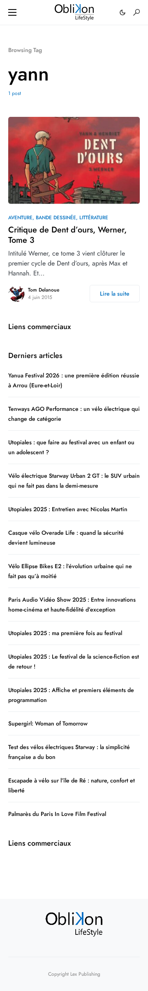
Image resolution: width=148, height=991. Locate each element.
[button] (12, 12)
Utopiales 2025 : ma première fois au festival (65, 633)
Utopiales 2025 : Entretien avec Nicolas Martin (67, 509)
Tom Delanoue (43, 290)
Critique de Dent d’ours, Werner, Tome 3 (67, 235)
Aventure (20, 217)
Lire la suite (115, 293)
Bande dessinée (56, 217)
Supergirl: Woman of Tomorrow (48, 723)
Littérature (93, 217)
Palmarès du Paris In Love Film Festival (57, 814)
